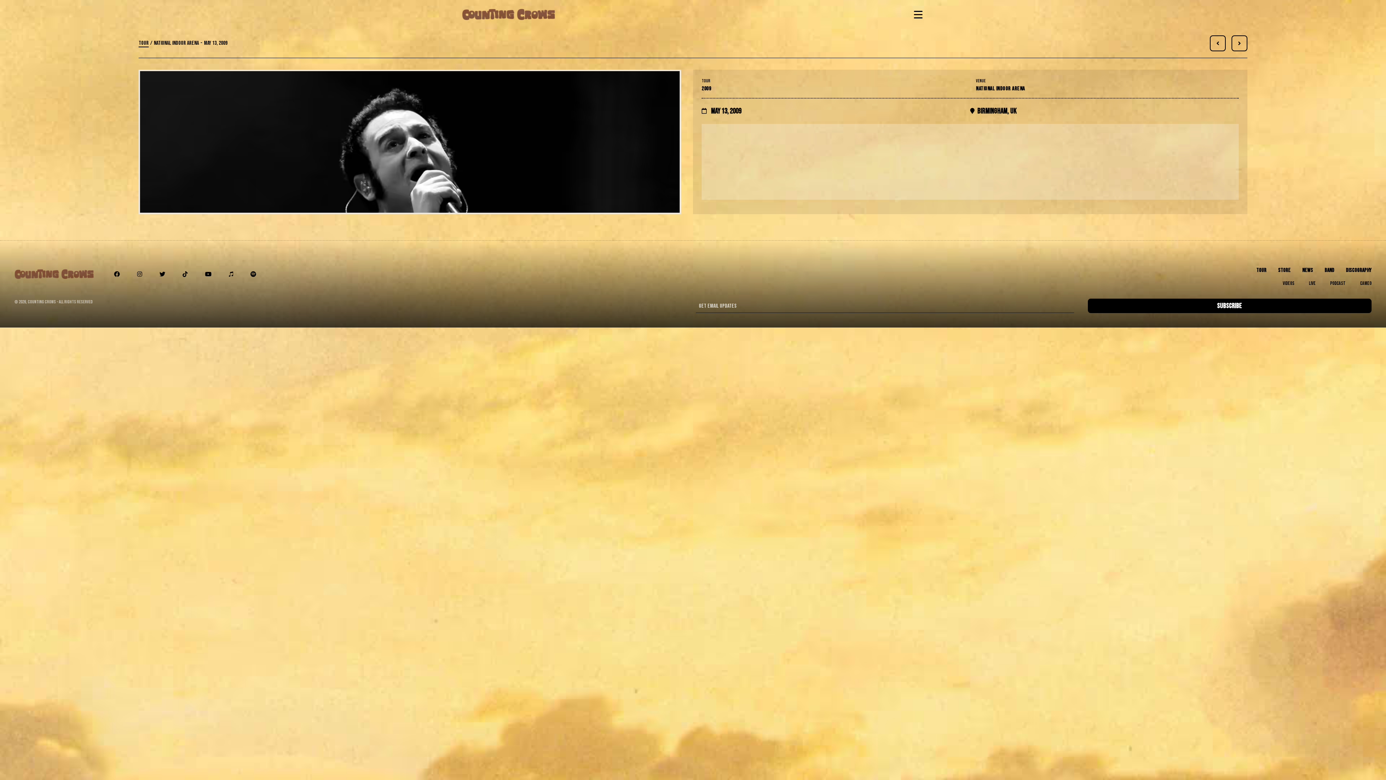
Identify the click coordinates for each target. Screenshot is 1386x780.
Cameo (1366, 283)
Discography (1359, 270)
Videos (1288, 283)
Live (1312, 283)
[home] (508, 14)
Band (1329, 270)
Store (1284, 270)
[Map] (970, 162)
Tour (144, 43)
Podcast (1338, 283)
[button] (917, 14)
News (1307, 270)
